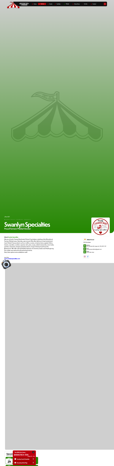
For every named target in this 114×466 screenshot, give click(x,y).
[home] (13, 4)
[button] (42, 4)
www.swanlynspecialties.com (12, 258)
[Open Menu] (105, 4)
